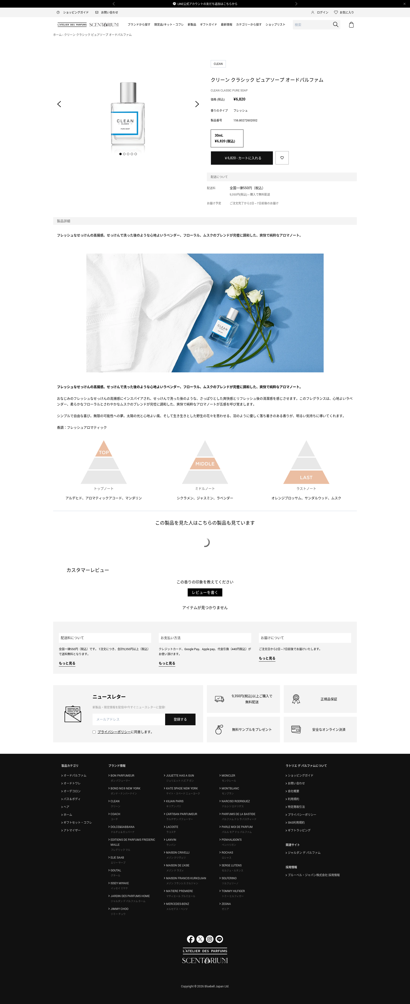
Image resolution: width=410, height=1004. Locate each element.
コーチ (114, 819)
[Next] (296, 4)
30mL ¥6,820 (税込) (225, 138)
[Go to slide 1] (120, 154)
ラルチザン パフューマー (179, 819)
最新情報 (226, 24)
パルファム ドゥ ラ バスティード (239, 819)
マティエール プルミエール (180, 896)
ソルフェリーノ (230, 883)
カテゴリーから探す (249, 24)
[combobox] (316, 25)
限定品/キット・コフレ (169, 24)
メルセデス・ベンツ (177, 909)
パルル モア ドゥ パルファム (237, 832)
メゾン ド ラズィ (175, 870)
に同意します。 (126, 732)
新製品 (192, 24)
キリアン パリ (173, 806)
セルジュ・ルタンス (232, 870)
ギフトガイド (208, 24)
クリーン (115, 806)
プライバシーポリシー (114, 732)
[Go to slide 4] (132, 154)
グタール (115, 875)
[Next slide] (197, 104)
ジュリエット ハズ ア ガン (180, 780)
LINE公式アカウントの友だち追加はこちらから (207, 4)
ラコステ (171, 832)
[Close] (404, 3)
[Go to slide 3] (128, 154)
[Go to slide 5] (136, 154)
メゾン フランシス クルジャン (182, 883)
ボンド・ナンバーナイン (124, 793)
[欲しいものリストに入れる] (282, 157)
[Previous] (114, 4)
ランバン (171, 844)
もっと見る (67, 663)
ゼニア (225, 909)
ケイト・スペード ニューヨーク (183, 793)
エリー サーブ (118, 862)
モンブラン (228, 793)
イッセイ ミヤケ (119, 888)
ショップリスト (275, 24)
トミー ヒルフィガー (233, 896)
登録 (180, 719)
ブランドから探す (139, 24)
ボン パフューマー (120, 780)
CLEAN (219, 64)
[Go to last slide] (59, 104)
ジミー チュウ (118, 914)
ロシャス (226, 857)
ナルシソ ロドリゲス (233, 806)
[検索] (335, 24)
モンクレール (229, 780)
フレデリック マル (120, 849)
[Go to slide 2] (124, 154)
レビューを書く (205, 592)
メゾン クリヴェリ (176, 857)
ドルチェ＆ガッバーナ (123, 832)
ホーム (57, 35)
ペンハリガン (229, 844)
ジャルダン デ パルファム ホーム (128, 901)
